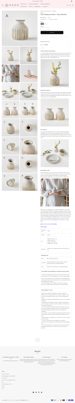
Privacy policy (4, 378)
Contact (3, 386)
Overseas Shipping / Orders (7, 384)
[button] (2, 5)
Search (3, 388)
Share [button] (43, 47)
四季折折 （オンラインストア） (9, 400)
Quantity (42, 26)
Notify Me (52, 32)
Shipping (47, 19)
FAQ (2, 382)
